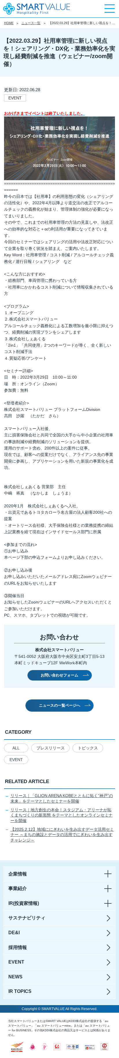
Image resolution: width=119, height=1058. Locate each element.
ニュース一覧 (30, 23)
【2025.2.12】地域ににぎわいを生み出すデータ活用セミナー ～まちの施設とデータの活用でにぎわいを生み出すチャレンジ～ (62, 834)
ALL (16, 748)
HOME (9, 23)
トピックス (88, 748)
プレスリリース (50, 748)
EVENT (16, 759)
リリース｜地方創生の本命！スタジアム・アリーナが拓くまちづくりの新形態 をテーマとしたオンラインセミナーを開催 (61, 815)
